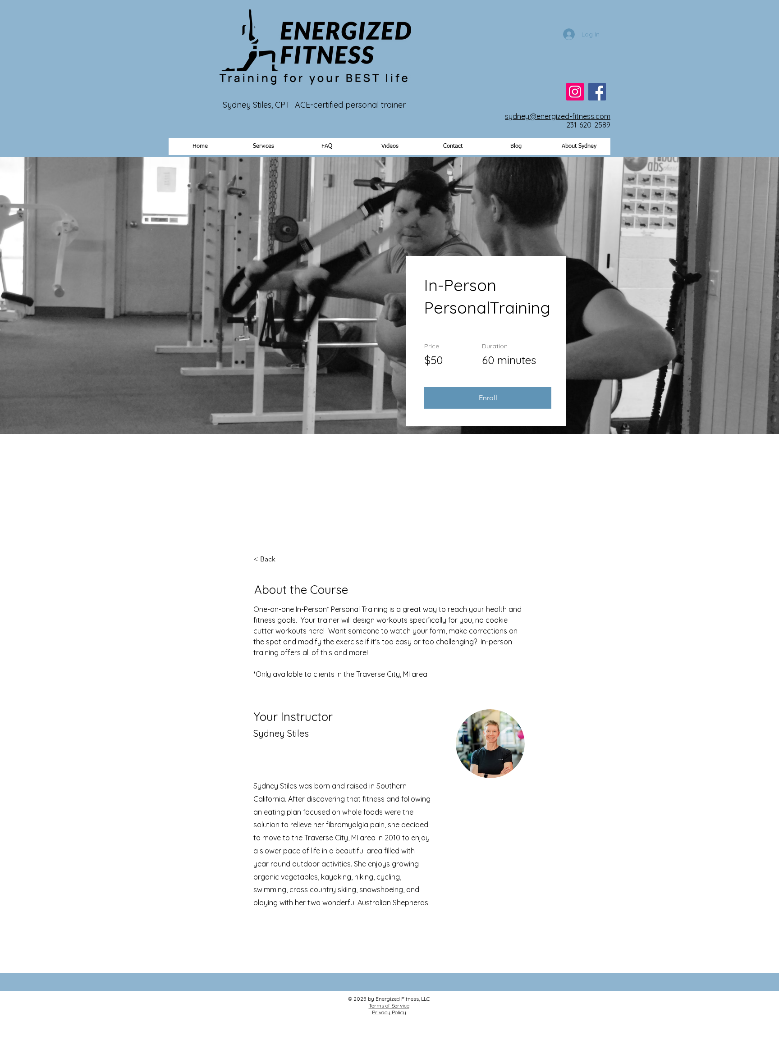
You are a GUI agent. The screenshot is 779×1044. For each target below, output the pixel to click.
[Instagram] (575, 91)
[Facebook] (597, 91)
